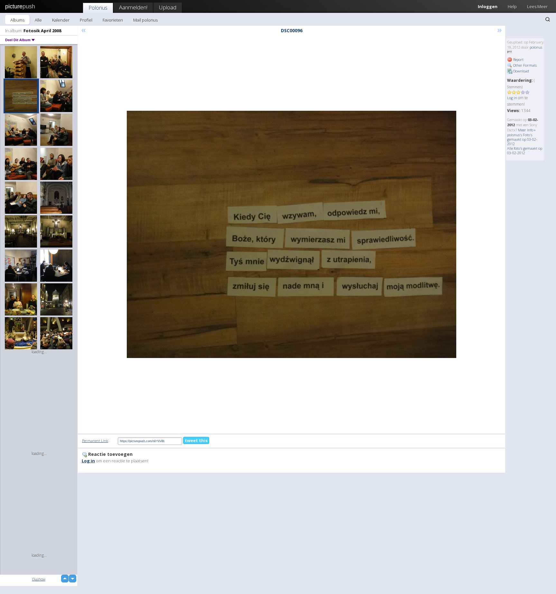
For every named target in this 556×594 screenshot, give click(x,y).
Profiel (86, 20)
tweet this (196, 440)
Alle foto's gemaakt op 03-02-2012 (524, 150)
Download (520, 71)
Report (518, 59)
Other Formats (524, 65)
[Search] (547, 19)
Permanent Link (95, 440)
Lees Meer (537, 6)
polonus (536, 47)
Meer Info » (527, 129)
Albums (17, 20)
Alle (38, 20)
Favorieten (113, 20)
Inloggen (487, 6)
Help (512, 6)
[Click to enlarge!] (291, 234)
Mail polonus (145, 20)
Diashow (38, 579)
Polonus (97, 7)
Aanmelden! (133, 7)
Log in (512, 97)
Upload (167, 7)
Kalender (61, 20)
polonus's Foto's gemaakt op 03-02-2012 (522, 139)
